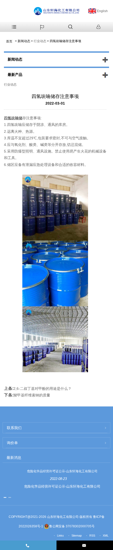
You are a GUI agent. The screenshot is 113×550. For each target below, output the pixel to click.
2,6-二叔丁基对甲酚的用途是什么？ (42, 388)
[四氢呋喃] (55, 273)
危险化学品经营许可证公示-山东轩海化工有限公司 (62, 471)
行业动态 (40, 41)
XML (106, 535)
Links (60, 535)
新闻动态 (24, 41)
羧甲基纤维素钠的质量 (31, 395)
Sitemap (76, 535)
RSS (92, 535)
